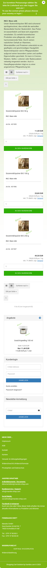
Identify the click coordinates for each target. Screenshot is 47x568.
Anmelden (23, 380)
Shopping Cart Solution (14, 564)
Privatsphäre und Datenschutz (13, 468)
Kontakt (5, 450)
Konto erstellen (11, 386)
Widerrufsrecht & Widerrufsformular (15, 464)
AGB (3, 446)
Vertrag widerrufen (23, 549)
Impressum (6, 441)
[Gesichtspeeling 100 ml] (23, 329)
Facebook (5, 504)
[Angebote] (40, 318)
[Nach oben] (40, 564)
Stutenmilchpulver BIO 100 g (17, 173)
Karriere (5, 455)
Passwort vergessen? (14, 390)
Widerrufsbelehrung (9, 553)
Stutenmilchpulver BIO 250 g (17, 236)
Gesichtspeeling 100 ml (23, 340)
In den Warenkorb (23, 148)
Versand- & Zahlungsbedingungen (14, 459)
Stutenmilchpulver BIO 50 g (17, 111)
